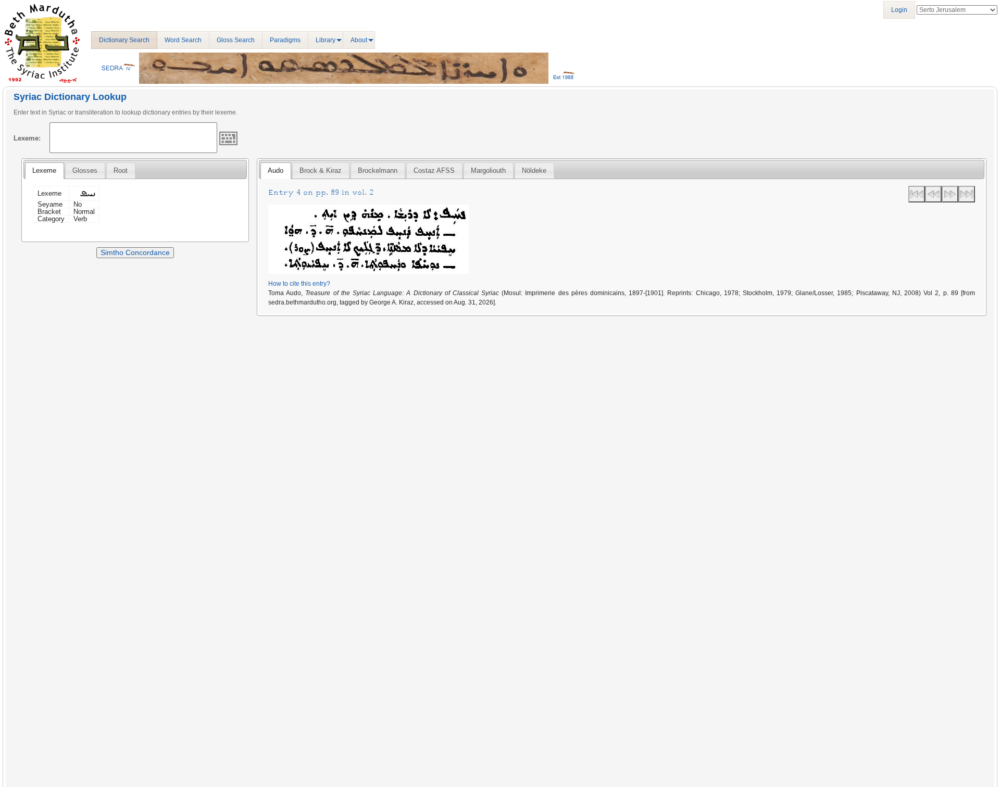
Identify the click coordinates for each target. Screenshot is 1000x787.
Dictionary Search (124, 40)
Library (325, 40)
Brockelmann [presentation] (377, 170)
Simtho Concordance (135, 252)
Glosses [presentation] (84, 170)
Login (899, 10)
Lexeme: (27, 138)
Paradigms (285, 40)
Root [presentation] (121, 170)
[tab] (44, 170)
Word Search (183, 40)
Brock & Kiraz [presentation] (320, 170)
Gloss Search (236, 40)
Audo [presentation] (275, 170)
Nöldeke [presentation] (534, 170)
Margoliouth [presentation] (488, 170)
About (359, 40)
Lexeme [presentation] (44, 170)
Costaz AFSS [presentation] (434, 170)
